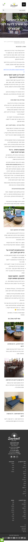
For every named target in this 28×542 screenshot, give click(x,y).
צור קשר (24, 531)
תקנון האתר (23, 528)
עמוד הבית (23, 41)
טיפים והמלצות (17, 41)
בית (25, 524)
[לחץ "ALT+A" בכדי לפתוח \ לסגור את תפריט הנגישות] (2, 540)
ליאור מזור (11, 535)
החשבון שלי (24, 529)
